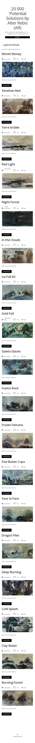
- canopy (6, 206)
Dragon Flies (10, 535)
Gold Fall (8, 313)
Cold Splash (10, 609)
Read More (6, 85)
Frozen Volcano (12, 425)
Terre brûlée (10, 127)
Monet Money (11, 54)
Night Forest (10, 202)
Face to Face (10, 498)
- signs (5, 320)
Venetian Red (11, 91)
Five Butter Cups (13, 462)
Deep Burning (11, 572)
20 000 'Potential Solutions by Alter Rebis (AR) (17, 18)
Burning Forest (12, 682)
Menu (18, 37)
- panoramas (7, 59)
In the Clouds (11, 240)
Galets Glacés (11, 351)
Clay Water (9, 646)
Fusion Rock (10, 388)
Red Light (8, 164)
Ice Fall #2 (8, 277)
